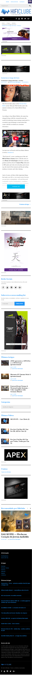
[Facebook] (16, 18)
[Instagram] (22, 18)
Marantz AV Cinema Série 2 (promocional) (20, 375)
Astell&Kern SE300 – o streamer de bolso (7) (13, 607)
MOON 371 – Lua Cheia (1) (19, 419)
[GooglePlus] (29, 18)
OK (30, 6)
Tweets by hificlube (6, 472)
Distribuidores (4, 556)
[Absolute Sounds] (16, 34)
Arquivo (3, 573)
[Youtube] (19, 18)
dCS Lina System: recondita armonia (11, 595)
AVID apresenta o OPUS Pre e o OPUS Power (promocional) (20, 363)
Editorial (3, 571)
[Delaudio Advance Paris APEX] (16, 69)
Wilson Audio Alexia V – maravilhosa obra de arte (15, 590)
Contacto (22, 1)
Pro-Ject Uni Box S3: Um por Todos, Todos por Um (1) (19, 441)
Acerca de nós (14, 1)
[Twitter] (25, 18)
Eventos (14, 23)
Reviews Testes (5, 568)
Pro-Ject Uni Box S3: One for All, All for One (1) (19, 430)
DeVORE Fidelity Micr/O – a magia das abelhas (14, 635)
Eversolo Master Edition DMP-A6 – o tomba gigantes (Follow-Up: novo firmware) (15, 601)
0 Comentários (25, 82)
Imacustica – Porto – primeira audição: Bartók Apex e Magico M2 (15, 584)
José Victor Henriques (15, 82)
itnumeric (10, 152)
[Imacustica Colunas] (16, 330)
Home (7, 1)
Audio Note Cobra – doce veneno (10, 623)
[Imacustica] (16, 50)
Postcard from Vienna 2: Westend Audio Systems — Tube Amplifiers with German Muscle (19, 389)
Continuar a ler (16, 186)
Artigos (8, 23)
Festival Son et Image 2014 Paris (9, 24)
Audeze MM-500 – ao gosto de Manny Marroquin (14, 618)
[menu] (3, 18)
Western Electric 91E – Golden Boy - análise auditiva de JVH (15, 629)
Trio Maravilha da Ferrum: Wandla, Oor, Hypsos (14, 613)
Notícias (3, 566)
